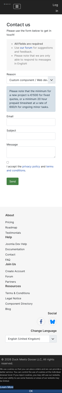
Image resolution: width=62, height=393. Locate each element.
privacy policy (31, 166)
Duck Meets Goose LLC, (27, 359)
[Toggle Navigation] (17, 6)
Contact (10, 254)
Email (10, 116)
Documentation (14, 249)
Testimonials (13, 232)
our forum (26, 47)
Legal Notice (13, 298)
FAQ (7, 259)
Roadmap (11, 227)
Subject (11, 130)
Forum (9, 276)
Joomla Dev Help (16, 244)
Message (12, 144)
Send (12, 181)
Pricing (9, 222)
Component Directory (19, 303)
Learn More (6, 387)
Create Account (15, 271)
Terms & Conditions (17, 293)
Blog (8, 309)
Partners (10, 281)
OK (31, 391)
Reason (11, 74)
